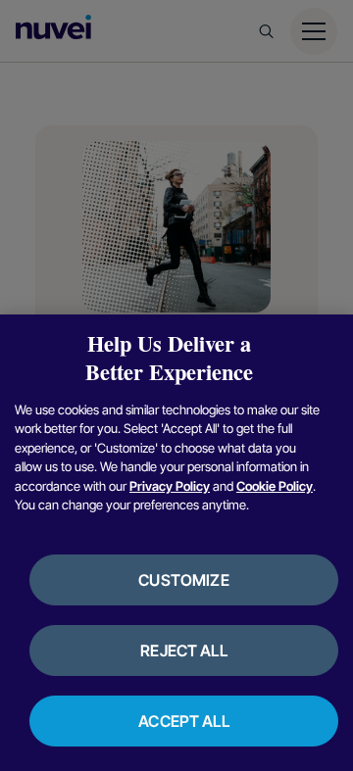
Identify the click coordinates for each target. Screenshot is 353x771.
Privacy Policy (169, 486)
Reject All (183, 650)
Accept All (183, 721)
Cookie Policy (274, 486)
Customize (183, 580)
